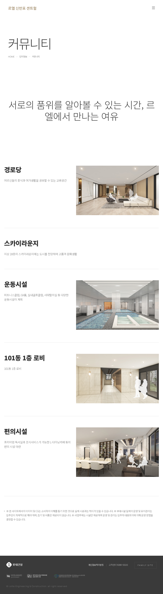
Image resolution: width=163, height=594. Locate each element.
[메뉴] (153, 8)
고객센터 (118, 564)
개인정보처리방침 (95, 564)
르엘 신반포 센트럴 (22, 8)
